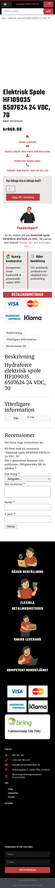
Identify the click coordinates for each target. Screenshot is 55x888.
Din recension (15, 484)
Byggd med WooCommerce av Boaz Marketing (27, 885)
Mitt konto (11, 797)
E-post (10, 514)
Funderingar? (27, 228)
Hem (4, 18)
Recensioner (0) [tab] (16, 346)
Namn (10, 502)
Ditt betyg (12, 474)
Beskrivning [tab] (14, 332)
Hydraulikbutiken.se (27, 4)
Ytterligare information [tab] (21, 339)
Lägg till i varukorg (23, 197)
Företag (10, 789)
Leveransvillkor (13, 793)
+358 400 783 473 (38, 171)
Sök (48, 11)
